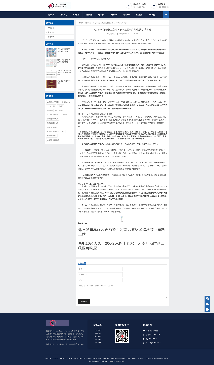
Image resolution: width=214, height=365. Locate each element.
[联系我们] (207, 304)
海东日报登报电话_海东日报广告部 (64, 61)
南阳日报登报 (59, 110)
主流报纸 (114, 15)
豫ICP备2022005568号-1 (117, 361)
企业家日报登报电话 (53, 140)
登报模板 (139, 15)
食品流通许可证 (52, 136)
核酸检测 (64, 114)
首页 (81, 23)
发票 (63, 131)
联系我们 (152, 15)
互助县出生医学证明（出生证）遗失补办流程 (64, 72)
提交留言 (84, 301)
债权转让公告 (66, 102)
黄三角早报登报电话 (53, 131)
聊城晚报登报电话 (52, 119)
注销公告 (60, 106)
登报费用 (89, 15)
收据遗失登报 (51, 106)
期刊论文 (101, 15)
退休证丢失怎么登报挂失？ (64, 82)
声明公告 (76, 15)
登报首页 (51, 15)
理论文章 (126, 15)
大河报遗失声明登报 (53, 102)
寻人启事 (50, 110)
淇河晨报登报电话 (52, 123)
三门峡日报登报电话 (53, 114)
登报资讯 (63, 15)
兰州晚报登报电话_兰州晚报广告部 (64, 50)
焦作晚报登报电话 (52, 127)
